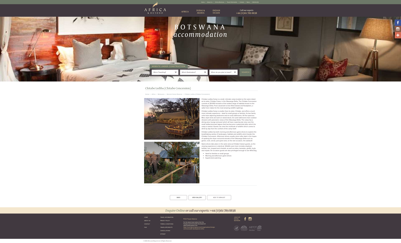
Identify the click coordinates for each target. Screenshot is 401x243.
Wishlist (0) (255, 2)
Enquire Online (175, 210)
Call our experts (246, 12)
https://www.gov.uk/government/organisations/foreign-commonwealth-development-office (199, 228)
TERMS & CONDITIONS (166, 224)
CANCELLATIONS (165, 230)
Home (203, 2)
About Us (210, 2)
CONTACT (147, 224)
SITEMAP (162, 234)
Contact (242, 2)
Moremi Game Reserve (174, 94)
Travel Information (232, 2)
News (248, 2)
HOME (146, 217)
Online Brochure (219, 2)
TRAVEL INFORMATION (166, 217)
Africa (153, 94)
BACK (178, 197)
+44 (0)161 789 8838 (223, 210)
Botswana (161, 94)
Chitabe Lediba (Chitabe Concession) (197, 94)
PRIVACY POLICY (165, 220)
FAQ (145, 227)
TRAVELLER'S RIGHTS (166, 227)
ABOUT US (147, 220)
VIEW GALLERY (197, 197)
